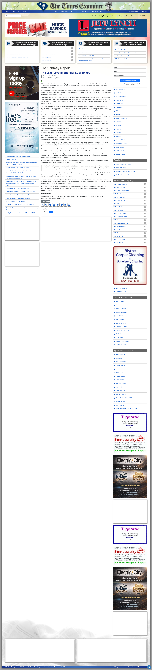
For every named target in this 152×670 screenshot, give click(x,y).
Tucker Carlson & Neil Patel (124, 398)
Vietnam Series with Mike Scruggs (125, 171)
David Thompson (121, 334)
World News (119, 147)
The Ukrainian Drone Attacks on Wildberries (17, 57)
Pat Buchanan (120, 376)
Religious (118, 100)
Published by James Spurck (124, 175)
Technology (119, 136)
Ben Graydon (120, 315)
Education (119, 107)
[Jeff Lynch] (76, 27)
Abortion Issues (120, 154)
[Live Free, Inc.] (22, 127)
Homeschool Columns (122, 330)
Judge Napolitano (121, 383)
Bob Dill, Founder (121, 288)
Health (118, 129)
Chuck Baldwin (120, 365)
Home (114, 16)
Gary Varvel (48, 57)
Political (118, 92)
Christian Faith (121, 239)
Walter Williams (120, 354)
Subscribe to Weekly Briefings (100, 16)
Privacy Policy (126, 83)
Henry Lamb (119, 372)
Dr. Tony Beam (120, 323)
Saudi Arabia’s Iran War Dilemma (15, 54)
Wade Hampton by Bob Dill (123, 164)
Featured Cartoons (121, 143)
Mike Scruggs (48, 60)
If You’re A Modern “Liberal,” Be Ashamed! (125, 52)
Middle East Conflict (122, 223)
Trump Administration (50, 54)
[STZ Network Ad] (22, 83)
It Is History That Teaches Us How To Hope (125, 55)
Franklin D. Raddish (121, 326)
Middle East (120, 207)
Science (118, 132)
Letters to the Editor (121, 291)
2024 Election (120, 89)
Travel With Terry (120, 167)
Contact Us (129, 16)
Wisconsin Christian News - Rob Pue (126, 408)
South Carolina (49, 51)
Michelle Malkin (120, 369)
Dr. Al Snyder (119, 337)
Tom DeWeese (120, 394)
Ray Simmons (120, 319)
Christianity (120, 236)
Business (118, 121)
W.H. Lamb (120, 210)
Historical (118, 114)
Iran (118, 203)
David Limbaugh (120, 390)
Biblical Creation (121, 226)
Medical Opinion (120, 387)
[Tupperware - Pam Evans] (130, 422)
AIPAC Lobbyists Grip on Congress (15, 48)
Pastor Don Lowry (121, 344)
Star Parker (119, 405)
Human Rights (120, 150)
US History (120, 242)
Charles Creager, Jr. (121, 312)
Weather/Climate (120, 140)
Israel (118, 229)
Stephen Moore (120, 401)
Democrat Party (121, 233)
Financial (118, 125)
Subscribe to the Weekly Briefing (130, 80)
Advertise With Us (141, 16)
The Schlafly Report (121, 361)
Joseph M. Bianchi (121, 308)
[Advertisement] (22, 229)
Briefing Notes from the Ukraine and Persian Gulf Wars (20, 51)
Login (121, 16)
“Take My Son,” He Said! (121, 58)
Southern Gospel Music (122, 341)
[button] (43, 205)
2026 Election (121, 200)
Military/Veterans (120, 118)
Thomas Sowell (120, 358)
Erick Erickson (120, 379)
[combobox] (13, 15)
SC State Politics (121, 96)
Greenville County (122, 216)
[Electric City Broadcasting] (130, 476)
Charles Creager (121, 213)
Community (119, 103)
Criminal (118, 111)
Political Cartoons (49, 48)
